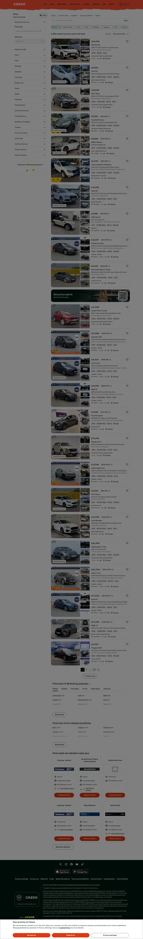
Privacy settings (110, 935)
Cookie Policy (64, 928)
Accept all (31, 935)
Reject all (71, 935)
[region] (71, 929)
